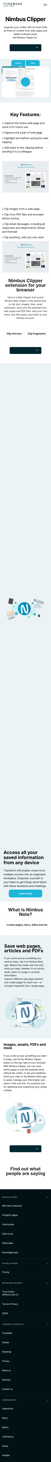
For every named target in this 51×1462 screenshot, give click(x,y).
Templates (7, 1333)
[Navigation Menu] (45, 4)
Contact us (7, 1389)
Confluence (8, 1436)
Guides (5, 1342)
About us (6, 1370)
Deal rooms (7, 1234)
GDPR (5, 1313)
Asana (5, 1446)
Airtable (6, 1455)
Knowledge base (10, 1252)
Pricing (5, 1272)
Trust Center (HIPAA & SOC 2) (10, 1293)
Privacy (5, 1361)
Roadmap (6, 1351)
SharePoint (7, 1408)
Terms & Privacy (10, 1304)
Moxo (5, 1418)
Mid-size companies (12, 1205)
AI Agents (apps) (10, 1215)
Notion (5, 1427)
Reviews (6, 1379)
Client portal (8, 1224)
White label (7, 1243)
